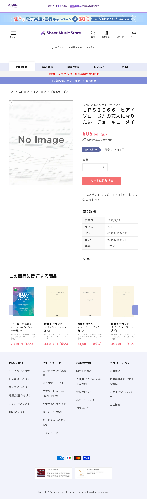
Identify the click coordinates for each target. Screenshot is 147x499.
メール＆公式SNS (53, 412)
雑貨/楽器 (73, 67)
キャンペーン (50, 432)
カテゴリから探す (19, 371)
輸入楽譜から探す (19, 387)
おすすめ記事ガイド (54, 404)
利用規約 (115, 371)
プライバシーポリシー (121, 394)
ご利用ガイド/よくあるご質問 (88, 381)
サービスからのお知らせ (54, 422)
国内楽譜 (21, 67)
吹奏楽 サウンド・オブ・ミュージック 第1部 (89, 327)
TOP (12, 91)
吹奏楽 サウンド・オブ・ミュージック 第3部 (55, 327)
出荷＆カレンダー (86, 400)
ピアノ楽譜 (39, 91)
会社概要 (115, 404)
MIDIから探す (17, 411)
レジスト (99, 67)
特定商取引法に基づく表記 (121, 381)
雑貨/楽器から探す (20, 395)
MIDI (125, 67)
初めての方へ (84, 371)
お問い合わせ (84, 408)
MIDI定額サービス (53, 383)
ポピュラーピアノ (60, 91)
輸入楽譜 (47, 67)
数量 (85, 160)
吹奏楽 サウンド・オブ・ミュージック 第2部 (122, 327)
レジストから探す (19, 403)
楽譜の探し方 (84, 391)
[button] (93, 32)
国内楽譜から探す (19, 379)
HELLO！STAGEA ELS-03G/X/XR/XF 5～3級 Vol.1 (21, 327)
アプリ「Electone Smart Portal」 (54, 393)
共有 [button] (89, 259)
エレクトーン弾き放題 (54, 373)
